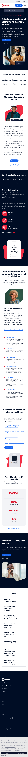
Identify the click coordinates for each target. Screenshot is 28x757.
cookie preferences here (10, 747)
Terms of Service (19, 750)
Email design (9, 377)
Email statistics (10, 389)
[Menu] (24, 5)
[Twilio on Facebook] (3, 718)
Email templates (10, 357)
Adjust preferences (21, 753)
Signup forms (10, 337)
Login (24, 1)
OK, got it (7, 753)
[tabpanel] (14, 224)
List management (11, 366)
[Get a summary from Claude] (10, 685)
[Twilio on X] (6, 718)
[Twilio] (5, 5)
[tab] (5, 183)
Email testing (10, 348)
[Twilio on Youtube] (14, 718)
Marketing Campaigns (10, 10)
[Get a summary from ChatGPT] (3, 685)
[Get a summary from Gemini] (6, 685)
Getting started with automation (14, 443)
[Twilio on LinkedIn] (10, 718)
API (11, 343)
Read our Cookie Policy (4, 755)
